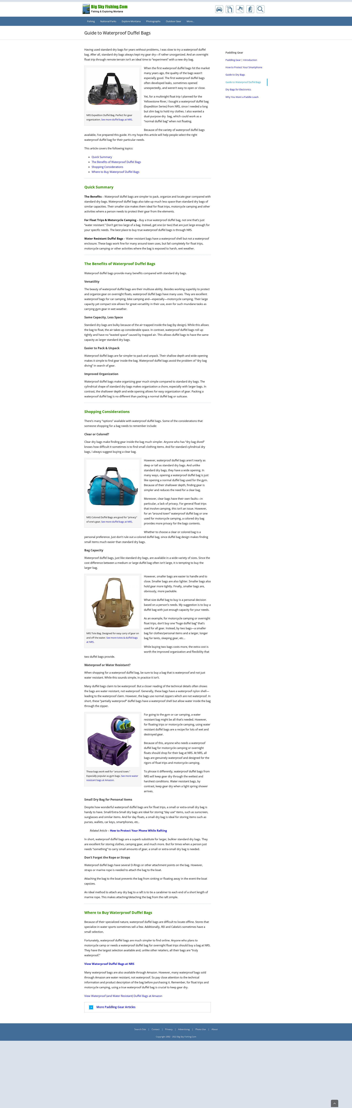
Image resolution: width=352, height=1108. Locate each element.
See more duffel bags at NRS (116, 119)
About (215, 1029)
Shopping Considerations (107, 167)
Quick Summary (102, 157)
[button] (148, 1007)
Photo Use (200, 1029)
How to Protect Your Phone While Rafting (138, 830)
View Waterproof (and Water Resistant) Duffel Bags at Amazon (123, 996)
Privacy (169, 1029)
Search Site (140, 1029)
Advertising (184, 1029)
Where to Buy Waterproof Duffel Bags (115, 172)
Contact (156, 1029)
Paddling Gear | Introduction (241, 60)
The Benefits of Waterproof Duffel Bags (116, 162)
